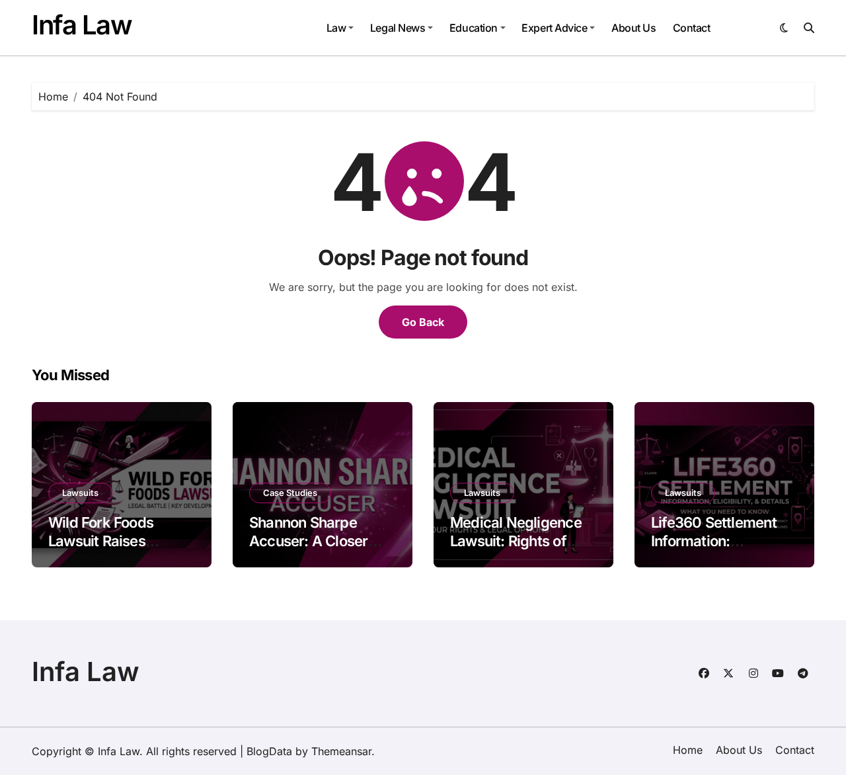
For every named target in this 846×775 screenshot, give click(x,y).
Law (336, 27)
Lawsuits (80, 492)
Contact (692, 27)
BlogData (269, 751)
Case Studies (290, 492)
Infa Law (82, 25)
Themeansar (341, 751)
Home (688, 749)
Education (473, 27)
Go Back (423, 322)
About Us (633, 27)
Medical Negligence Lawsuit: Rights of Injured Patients (516, 541)
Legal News (397, 27)
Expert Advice (554, 27)
